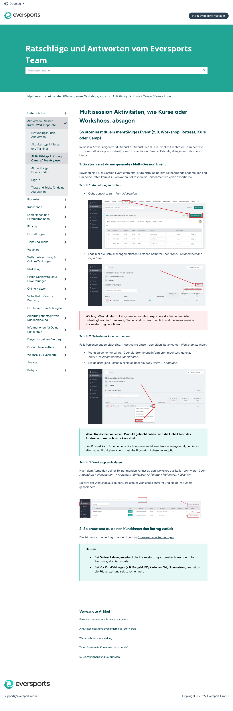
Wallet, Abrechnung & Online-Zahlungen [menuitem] (41, 259)
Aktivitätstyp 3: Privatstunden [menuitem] (41, 170)
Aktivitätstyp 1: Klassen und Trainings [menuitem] (46, 146)
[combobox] (113, 70)
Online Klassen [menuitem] (36, 288)
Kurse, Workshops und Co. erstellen (99, 656)
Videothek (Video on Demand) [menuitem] (40, 298)
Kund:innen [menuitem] (34, 207)
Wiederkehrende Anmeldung (95, 638)
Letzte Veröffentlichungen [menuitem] (44, 308)
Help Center (33, 96)
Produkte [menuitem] (33, 199)
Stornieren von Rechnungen (156, 537)
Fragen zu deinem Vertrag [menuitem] (44, 339)
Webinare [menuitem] (33, 249)
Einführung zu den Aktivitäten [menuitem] (43, 135)
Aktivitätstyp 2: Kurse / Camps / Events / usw (141, 96)
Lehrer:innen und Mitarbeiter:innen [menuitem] (38, 217)
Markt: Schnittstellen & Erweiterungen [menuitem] (42, 279)
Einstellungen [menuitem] (36, 234)
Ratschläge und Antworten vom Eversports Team (108, 54)
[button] (65, 113)
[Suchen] (204, 70)
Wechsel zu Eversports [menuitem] (41, 354)
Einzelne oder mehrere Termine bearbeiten (103, 619)
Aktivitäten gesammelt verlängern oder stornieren (107, 628)
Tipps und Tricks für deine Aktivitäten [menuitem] (47, 189)
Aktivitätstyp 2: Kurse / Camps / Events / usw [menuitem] (46, 158)
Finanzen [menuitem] (33, 226)
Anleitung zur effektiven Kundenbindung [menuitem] (43, 318)
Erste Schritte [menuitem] (36, 113)
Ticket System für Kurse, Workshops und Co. (104, 647)
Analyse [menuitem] (32, 362)
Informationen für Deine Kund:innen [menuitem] (42, 329)
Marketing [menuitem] (33, 269)
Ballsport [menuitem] (33, 370)
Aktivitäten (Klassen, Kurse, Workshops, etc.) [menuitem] (42, 123)
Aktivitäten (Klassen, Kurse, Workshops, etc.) (77, 96)
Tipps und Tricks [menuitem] (37, 242)
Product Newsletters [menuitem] (40, 347)
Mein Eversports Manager (208, 15)
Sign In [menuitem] (35, 180)
